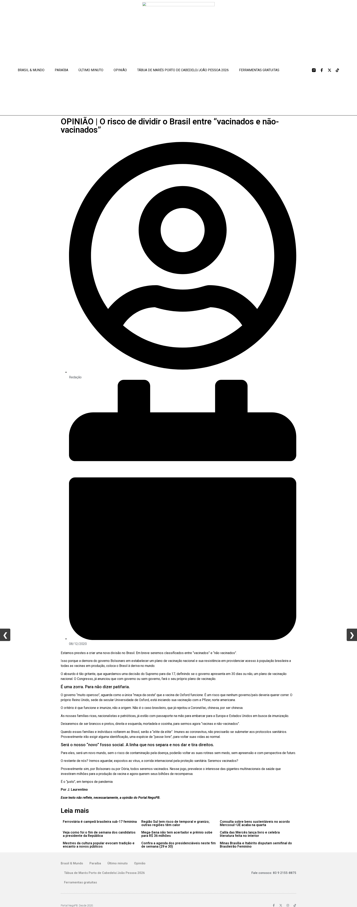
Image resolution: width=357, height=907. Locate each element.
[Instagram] (287, 905)
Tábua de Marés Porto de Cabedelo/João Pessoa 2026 (183, 70)
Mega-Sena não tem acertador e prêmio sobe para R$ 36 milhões (176, 834)
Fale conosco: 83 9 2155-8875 (273, 873)
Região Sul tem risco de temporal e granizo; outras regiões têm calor (175, 823)
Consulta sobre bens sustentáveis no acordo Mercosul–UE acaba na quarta (255, 823)
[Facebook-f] (322, 70)
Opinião (120, 70)
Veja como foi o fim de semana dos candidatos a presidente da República (99, 834)
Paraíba (61, 70)
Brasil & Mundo (31, 70)
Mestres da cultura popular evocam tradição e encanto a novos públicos (98, 844)
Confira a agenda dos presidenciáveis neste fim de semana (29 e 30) (178, 844)
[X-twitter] (329, 70)
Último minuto (91, 70)
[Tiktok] (337, 70)
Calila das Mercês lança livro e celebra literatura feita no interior (250, 834)
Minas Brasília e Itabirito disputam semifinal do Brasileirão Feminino (256, 844)
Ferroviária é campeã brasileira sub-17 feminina (100, 822)
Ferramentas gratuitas (259, 70)
